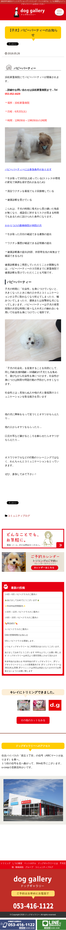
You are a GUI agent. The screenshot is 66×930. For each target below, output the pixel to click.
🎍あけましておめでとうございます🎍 (22, 600)
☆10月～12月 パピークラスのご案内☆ (22, 612)
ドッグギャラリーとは (48, 863)
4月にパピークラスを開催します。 (20, 641)
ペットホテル (30, 863)
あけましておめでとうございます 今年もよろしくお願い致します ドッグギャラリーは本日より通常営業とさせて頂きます (33, 654)
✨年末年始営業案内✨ (15, 606)
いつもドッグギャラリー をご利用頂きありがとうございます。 (33, 646)
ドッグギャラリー (33, 14)
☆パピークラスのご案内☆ (17, 629)
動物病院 (19, 867)
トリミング (5, 863)
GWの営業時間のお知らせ (16, 635)
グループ (29, 867)
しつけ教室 (17, 863)
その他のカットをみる (33, 720)
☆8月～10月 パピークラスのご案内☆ (21, 617)
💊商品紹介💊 (11, 623)
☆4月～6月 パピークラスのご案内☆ (21, 594)
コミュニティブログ (19, 515)
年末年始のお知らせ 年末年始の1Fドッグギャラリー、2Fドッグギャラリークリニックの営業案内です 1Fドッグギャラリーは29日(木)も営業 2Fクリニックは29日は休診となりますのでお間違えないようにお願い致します (33, 666)
